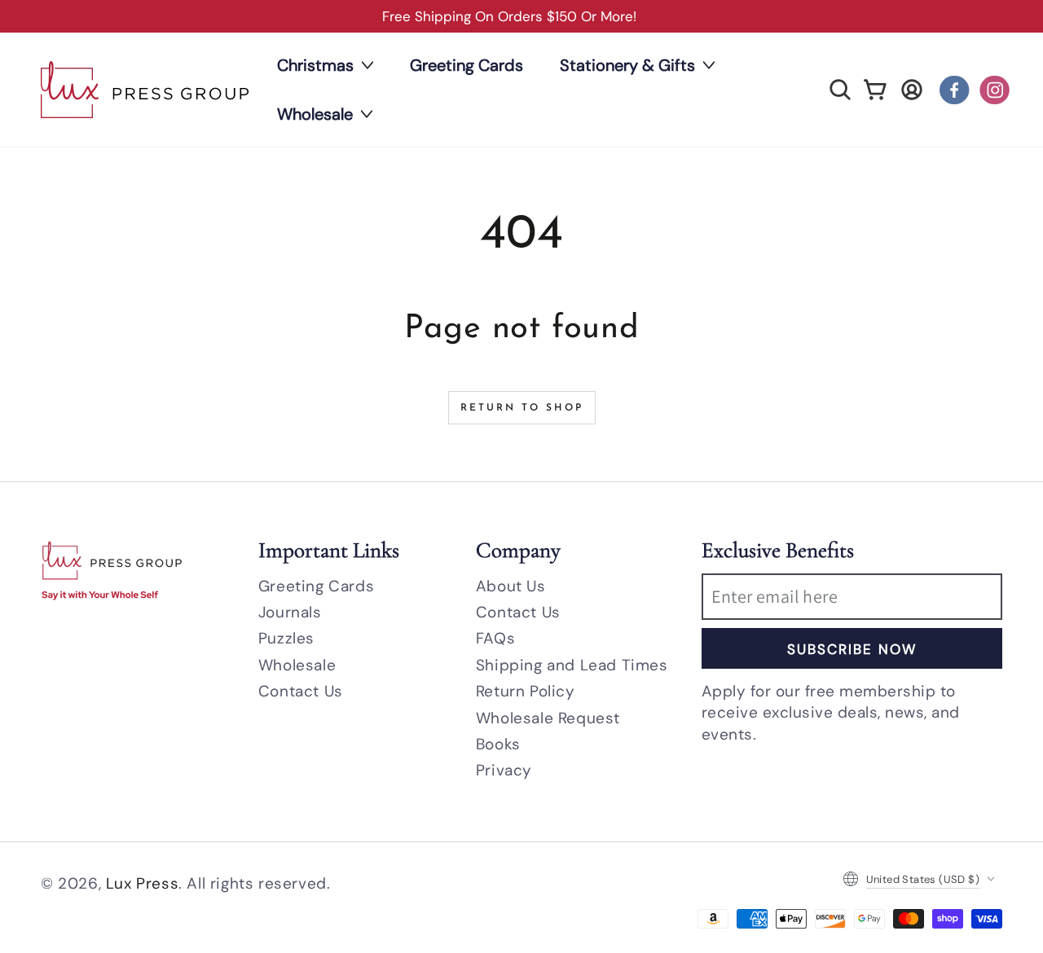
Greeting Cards (316, 586)
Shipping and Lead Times (572, 665)
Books (498, 744)
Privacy (504, 770)
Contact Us (300, 691)
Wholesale (297, 665)
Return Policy (525, 691)
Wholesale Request (548, 718)
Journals (290, 612)
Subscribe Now (852, 649)
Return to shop (521, 408)
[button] (840, 90)
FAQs (495, 638)
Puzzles (286, 638)
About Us (511, 586)
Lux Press (142, 883)
